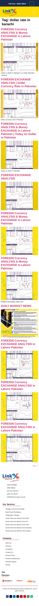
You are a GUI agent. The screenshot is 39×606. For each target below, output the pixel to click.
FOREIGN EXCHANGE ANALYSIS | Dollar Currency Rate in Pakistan (18, 83)
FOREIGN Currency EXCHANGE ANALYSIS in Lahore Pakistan (18, 344)
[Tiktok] (28, 596)
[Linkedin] (14, 596)
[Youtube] (24, 596)
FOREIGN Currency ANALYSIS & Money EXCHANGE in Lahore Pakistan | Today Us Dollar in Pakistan (18, 130)
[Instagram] (17, 596)
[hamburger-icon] (34, 12)
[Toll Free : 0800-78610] (7, 4)
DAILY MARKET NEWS (16, 305)
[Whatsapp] (31, 596)
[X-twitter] (10, 596)
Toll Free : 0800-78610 (17, 4)
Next (35, 466)
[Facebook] (7, 596)
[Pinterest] (21, 596)
